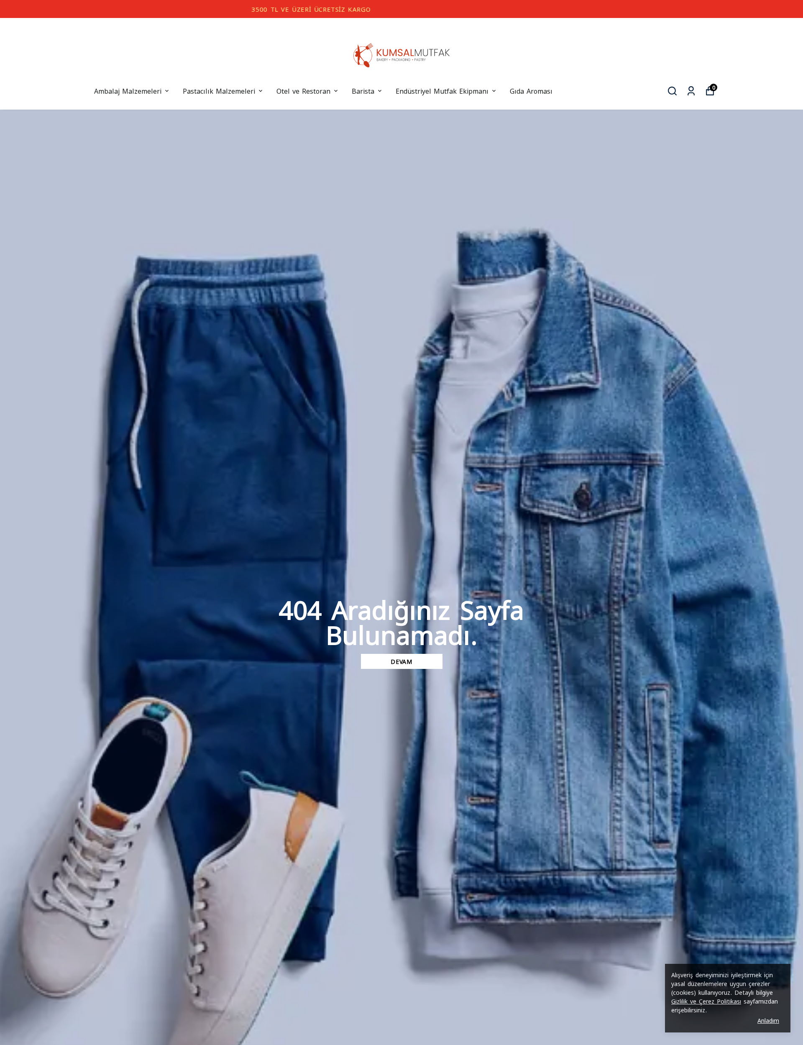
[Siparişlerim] (691, 91)
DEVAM (401, 661)
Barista (363, 90)
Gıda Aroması (531, 90)
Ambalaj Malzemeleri (127, 90)
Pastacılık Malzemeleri (219, 90)
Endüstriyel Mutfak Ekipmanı (442, 90)
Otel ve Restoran (303, 90)
